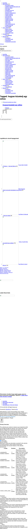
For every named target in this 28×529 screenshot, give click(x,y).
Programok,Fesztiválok (10, 41)
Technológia (8, 40)
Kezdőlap (5, 3)
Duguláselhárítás (4, 273)
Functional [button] (2, 496)
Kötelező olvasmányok (10, 13)
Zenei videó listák (9, 32)
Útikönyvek (7, 21)
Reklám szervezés (4, 269)
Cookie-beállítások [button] (4, 418)
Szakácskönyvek (9, 20)
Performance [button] (3, 502)
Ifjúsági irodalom (9, 14)
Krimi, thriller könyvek (10, 24)
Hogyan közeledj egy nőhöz (12, 105)
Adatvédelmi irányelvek (8, 402)
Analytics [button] (2, 508)
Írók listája (7, 9)
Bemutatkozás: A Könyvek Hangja (10, 405)
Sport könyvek (3, 268)
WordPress (8, 409)
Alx (17, 409)
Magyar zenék (8, 29)
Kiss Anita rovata (9, 39)
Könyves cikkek (8, 8)
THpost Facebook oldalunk (6, 272)
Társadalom (7, 38)
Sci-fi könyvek (8, 11)
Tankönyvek (8, 22)
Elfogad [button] (11, 418)
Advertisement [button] (3, 516)
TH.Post (2, 44)
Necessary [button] (2, 439)
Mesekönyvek (8, 17)
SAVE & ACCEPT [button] (3, 528)
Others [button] (1, 523)
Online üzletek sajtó (5, 271)
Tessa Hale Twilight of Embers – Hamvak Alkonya (15, 165)
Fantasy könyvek (9, 15)
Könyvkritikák (8, 26)
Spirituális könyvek (9, 10)
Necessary (4, 440)
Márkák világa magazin (5, 270)
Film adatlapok (8, 35)
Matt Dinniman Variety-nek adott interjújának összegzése (14, 189)
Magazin (5, 36)
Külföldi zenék (8, 31)
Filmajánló (5, 34)
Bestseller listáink (9, 5)
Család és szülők (9, 19)
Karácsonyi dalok (9, 30)
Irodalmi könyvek (9, 25)
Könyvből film (8, 16)
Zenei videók (6, 27)
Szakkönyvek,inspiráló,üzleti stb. (12, 6)
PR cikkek (5, 403)
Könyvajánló (5, 4)
